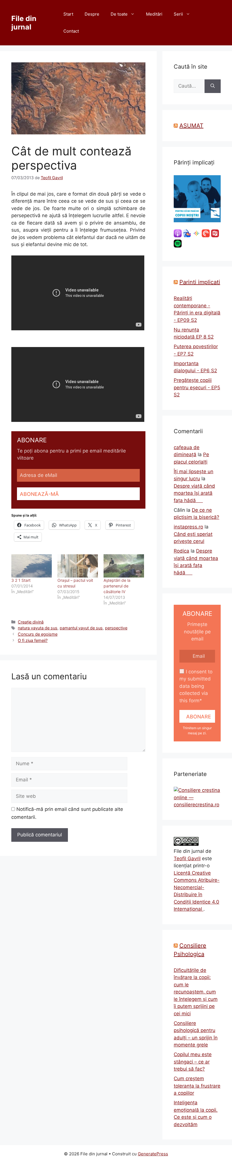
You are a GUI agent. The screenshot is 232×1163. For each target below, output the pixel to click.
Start (68, 14)
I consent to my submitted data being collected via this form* (195, 686)
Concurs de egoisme (37, 634)
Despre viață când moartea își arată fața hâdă (194, 493)
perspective (116, 627)
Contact (71, 31)
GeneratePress (153, 1153)
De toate (119, 14)
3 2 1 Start (21, 580)
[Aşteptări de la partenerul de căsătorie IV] (124, 566)
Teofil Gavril (187, 858)
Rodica (181, 551)
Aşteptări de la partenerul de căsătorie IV (117, 586)
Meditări (154, 14)
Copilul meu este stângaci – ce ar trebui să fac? (193, 1062)
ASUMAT (191, 125)
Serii (178, 14)
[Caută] (213, 86)
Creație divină (31, 621)
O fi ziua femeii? (33, 640)
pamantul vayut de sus (81, 627)
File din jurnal (23, 22)
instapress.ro (188, 527)
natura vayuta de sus (37, 627)
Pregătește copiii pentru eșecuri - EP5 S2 (197, 387)
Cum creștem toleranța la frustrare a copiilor (197, 1086)
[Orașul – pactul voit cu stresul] (77, 566)
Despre (92, 14)
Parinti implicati (199, 282)
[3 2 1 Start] (31, 566)
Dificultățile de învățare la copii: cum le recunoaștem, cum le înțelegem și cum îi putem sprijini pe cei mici (196, 991)
